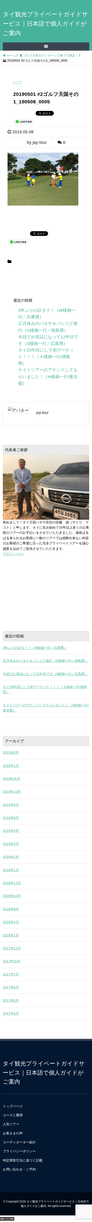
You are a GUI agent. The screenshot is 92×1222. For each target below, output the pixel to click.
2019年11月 (11, 779)
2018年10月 (12, 896)
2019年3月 (11, 844)
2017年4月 (11, 1013)
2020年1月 (11, 766)
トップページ (13, 1106)
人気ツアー (11, 1124)
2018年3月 (11, 922)
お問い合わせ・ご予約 (19, 1169)
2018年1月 (11, 935)
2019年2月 (11, 857)
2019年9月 (11, 805)
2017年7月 (11, 974)
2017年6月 (11, 987)
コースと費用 (13, 1115)
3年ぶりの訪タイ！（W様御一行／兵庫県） (35, 648)
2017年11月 (11, 961)
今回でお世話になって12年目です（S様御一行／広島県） (45, 674)
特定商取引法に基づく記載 (22, 1160)
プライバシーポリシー (19, 1151)
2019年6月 (11, 818)
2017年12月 (12, 948)
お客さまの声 (13, 1133)
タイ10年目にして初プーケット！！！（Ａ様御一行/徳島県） (46, 357)
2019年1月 (11, 870)
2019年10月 (12, 791)
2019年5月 (11, 831)
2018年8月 (11, 909)
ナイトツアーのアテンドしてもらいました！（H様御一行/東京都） (48, 376)
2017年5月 (11, 1000)
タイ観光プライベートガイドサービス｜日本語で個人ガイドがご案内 (45, 23)
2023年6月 (11, 752)
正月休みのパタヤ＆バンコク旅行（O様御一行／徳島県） (45, 661)
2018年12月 (12, 883)
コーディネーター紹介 (19, 1142)
